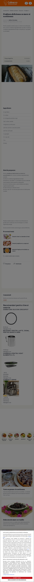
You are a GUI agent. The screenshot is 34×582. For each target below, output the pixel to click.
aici (28, 549)
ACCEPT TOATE (17, 577)
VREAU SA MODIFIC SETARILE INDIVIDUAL (17, 579)
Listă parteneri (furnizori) (8, 574)
